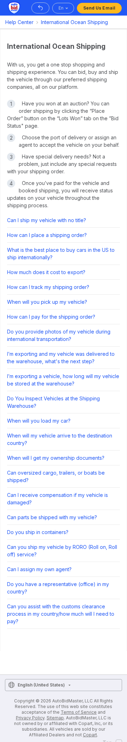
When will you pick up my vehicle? (47, 302)
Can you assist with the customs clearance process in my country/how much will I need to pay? (60, 613)
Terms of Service (79, 712)
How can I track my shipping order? (48, 287)
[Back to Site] (40, 7)
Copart (90, 734)
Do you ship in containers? (37, 532)
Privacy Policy (30, 717)
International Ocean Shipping (74, 22)
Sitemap (55, 717)
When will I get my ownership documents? (55, 458)
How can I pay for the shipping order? (51, 317)
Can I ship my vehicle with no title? (46, 220)
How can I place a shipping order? (47, 235)
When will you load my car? (39, 421)
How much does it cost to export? (46, 272)
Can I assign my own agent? (39, 569)
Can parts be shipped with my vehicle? (52, 517)
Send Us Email (99, 8)
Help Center (19, 22)
